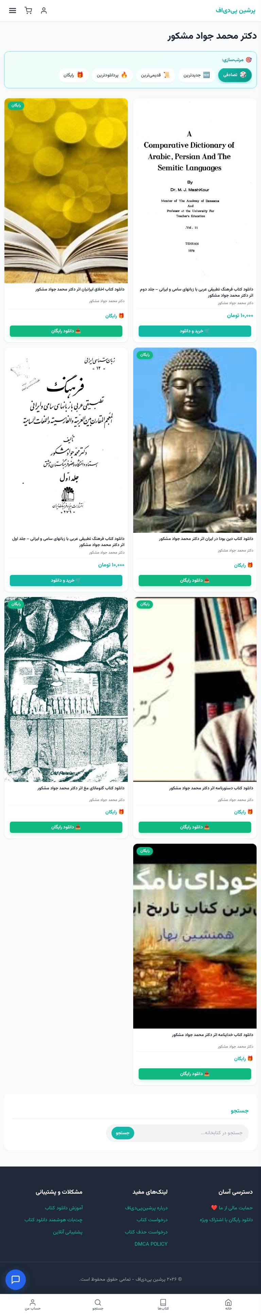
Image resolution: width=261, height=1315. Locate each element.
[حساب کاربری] (44, 10)
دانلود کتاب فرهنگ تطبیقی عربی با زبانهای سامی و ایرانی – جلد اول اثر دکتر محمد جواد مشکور (68, 542)
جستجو (122, 1133)
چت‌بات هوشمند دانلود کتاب (53, 1220)
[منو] (12, 10)
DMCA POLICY (151, 1244)
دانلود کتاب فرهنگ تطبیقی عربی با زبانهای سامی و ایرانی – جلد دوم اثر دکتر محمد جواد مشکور (196, 292)
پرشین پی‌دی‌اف (236, 10)
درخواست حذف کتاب (146, 1232)
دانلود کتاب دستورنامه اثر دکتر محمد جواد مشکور (211, 788)
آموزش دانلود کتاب (64, 1208)
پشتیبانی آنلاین (68, 1232)
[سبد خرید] (28, 10)
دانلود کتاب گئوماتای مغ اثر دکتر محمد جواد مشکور (80, 788)
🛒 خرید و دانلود (195, 331)
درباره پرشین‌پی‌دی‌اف (146, 1208)
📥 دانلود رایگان (66, 331)
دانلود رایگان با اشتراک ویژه (226, 1220)
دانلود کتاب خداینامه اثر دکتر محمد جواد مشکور (212, 1035)
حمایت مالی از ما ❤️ (232, 1208)
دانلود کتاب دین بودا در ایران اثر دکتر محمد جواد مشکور (206, 539)
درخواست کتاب (152, 1220)
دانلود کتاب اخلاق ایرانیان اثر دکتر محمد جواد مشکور (79, 289)
